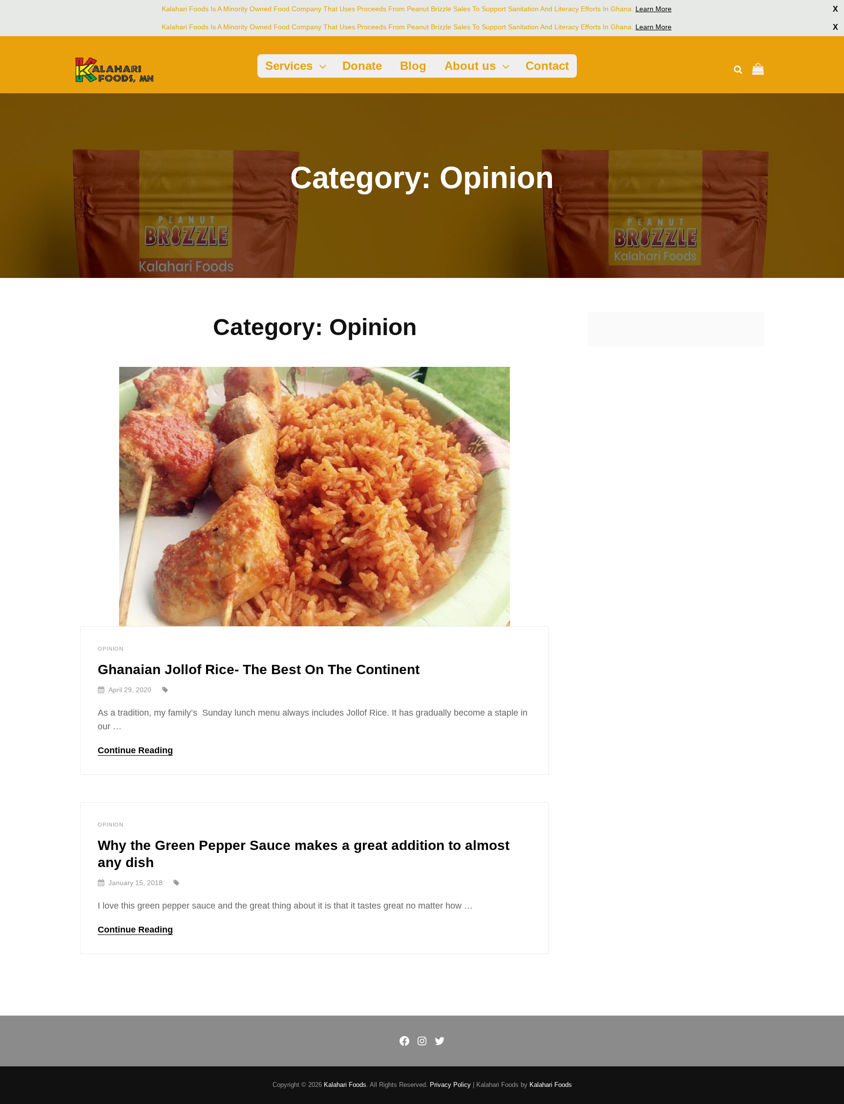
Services (289, 65)
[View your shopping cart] (758, 69)
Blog (413, 65)
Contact (547, 65)
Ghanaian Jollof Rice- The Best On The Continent (259, 669)
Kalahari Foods (345, 1084)
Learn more (653, 9)
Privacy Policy (450, 1084)
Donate (362, 65)
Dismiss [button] (835, 9)
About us (470, 65)
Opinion (111, 649)
